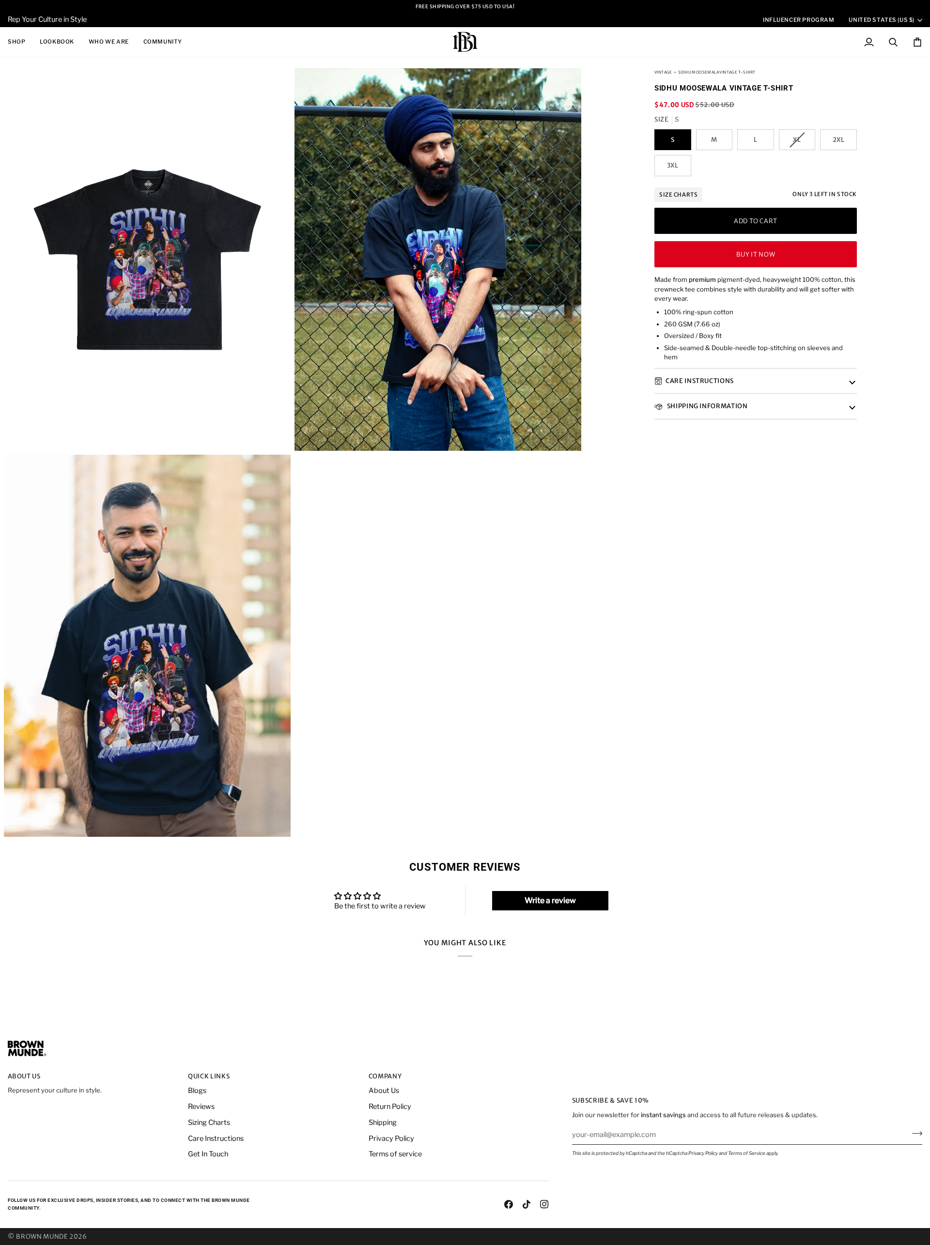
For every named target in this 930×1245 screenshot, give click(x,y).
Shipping (383, 1122)
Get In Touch (208, 1154)
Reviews (201, 1106)
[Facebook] (508, 1204)
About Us (384, 1090)
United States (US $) (881, 19)
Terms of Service (746, 1153)
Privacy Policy (703, 1153)
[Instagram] (544, 1204)
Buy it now (755, 254)
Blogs (197, 1090)
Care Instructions (700, 381)
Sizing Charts (209, 1122)
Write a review (550, 900)
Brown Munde (42, 1236)
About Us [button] (24, 1076)
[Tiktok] (526, 1204)
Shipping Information (707, 406)
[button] (20, 42)
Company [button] (385, 1076)
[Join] (914, 1133)
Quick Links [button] (209, 1076)
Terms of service (395, 1154)
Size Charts (678, 194)
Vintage (663, 72)
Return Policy (390, 1106)
